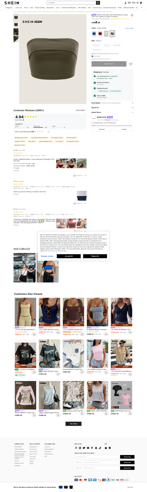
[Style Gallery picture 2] (48, 267)
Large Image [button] (129, 28)
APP (105, 444)
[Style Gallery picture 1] (25, 267)
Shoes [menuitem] (120, 7)
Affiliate (32, 463)
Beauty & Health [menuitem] (129, 7)
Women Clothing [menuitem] (40, 7)
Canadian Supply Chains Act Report (19, 454)
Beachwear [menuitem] (50, 7)
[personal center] (125, 3)
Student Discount (19, 463)
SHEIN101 (17, 465)
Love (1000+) (59, 141)
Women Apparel (22, 11)
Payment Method (49, 449)
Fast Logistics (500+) (57, 137)
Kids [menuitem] (89, 7)
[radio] (94, 33)
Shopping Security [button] (102, 88)
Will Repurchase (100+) (21, 137)
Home (15, 11)
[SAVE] (131, 64)
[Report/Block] (85, 175)
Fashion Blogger (19, 449)
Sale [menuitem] (31, 7)
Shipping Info (33, 447)
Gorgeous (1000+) (20, 141)
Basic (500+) (32, 141)
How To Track (33, 454)
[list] (88, 447)
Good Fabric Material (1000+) (39, 137)
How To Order (33, 451)
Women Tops (58, 11)
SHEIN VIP (32, 459)
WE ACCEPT (78, 476)
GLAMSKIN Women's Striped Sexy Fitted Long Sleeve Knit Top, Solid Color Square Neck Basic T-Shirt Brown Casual (73, 329)
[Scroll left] (139, 8)
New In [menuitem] (26, 7)
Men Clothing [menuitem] (82, 7)
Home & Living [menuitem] (97, 7)
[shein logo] (11, 3)
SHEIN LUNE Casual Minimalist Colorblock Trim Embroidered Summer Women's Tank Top (97, 411)
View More (73, 424)
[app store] (105, 449)
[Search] (98, 3)
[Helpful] (75, 175)
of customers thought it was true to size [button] (105, 53)
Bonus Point (47, 451)
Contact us (47, 447)
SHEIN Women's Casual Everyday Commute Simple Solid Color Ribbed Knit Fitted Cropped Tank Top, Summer (49, 329)
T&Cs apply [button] (100, 84)
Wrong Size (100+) (20, 145)
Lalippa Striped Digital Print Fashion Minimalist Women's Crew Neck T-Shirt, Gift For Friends (49, 412)
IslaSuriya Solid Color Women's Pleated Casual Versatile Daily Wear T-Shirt (73, 411)
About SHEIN (18, 447)
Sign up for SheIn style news (84, 453)
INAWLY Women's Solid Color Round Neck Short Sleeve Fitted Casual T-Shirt (97, 369)
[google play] (109, 449)
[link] (129, 3)
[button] (137, 3)
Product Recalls (48, 454)
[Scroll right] (141, 8)
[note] (49, 325)
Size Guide (33, 456)
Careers (16, 461)
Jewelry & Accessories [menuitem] (109, 7)
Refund (32, 461)
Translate (16, 170)
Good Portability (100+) (45, 141)
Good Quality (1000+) (73, 141)
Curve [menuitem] (57, 7)
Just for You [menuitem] (18, 7)
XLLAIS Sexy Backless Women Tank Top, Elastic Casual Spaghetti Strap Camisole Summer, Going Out (25, 329)
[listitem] (25, 317)
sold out (109, 64)
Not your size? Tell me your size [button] (101, 59)
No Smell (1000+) (71, 137)
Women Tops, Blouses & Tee (46, 11)
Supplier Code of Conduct (19, 457)
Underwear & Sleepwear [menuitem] (68, 7)
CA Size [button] (98, 40)
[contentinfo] (104, 480)
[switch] (48, 132)
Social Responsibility (20, 451)
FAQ (45, 456)
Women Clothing (32, 11)
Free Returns (33, 449)
